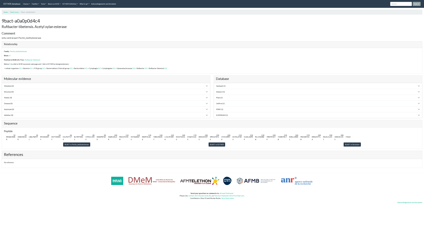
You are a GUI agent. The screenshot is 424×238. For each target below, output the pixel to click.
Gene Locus (14, 12)
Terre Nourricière (227, 198)
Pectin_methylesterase (18, 51)
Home (5, 12)
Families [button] (35, 4)
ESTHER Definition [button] (69, 4)
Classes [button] (26, 4)
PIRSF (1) (219, 109)
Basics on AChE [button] (53, 4)
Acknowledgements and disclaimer (103, 4)
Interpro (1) (220, 92)
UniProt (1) (220, 103)
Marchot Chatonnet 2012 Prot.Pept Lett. (229, 196)
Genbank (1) (220, 86)
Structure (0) (9, 92)
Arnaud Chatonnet (226, 193)
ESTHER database (11, 4)
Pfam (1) (219, 98)
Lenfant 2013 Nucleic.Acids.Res (200, 196)
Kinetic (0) (8, 98)
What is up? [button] (84, 4)
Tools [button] (43, 4)
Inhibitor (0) (8, 115)
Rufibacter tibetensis (32, 60)
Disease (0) (8, 103)
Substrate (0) (9, 109)
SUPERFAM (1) (222, 115)
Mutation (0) (9, 86)
